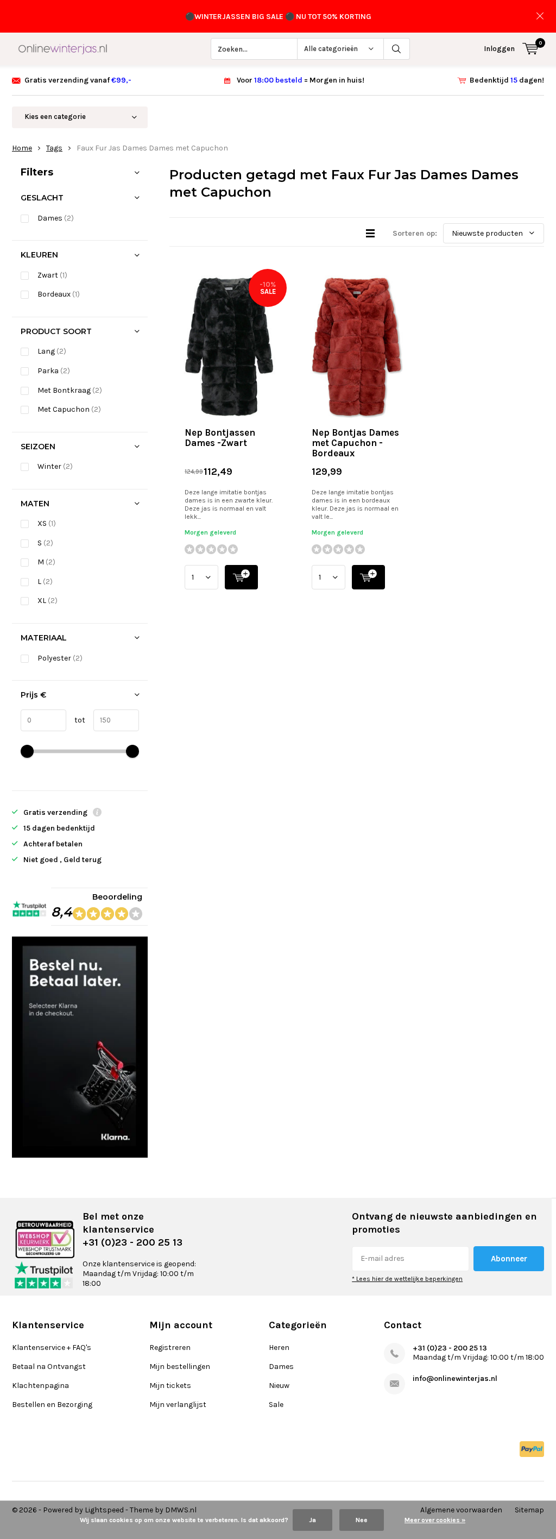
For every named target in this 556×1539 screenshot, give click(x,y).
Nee (362, 1520)
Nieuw (279, 1385)
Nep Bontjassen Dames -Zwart (220, 437)
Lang (51, 351)
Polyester (60, 658)
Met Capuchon (69, 409)
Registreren (170, 1347)
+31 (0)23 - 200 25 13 (450, 1348)
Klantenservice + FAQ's (51, 1347)
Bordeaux (58, 294)
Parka (53, 370)
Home (22, 148)
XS (46, 523)
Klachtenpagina (40, 1385)
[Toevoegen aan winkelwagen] (241, 577)
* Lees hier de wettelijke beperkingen (407, 1279)
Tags (54, 148)
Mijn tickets (170, 1385)
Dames (55, 218)
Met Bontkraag (69, 390)
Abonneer (509, 1259)
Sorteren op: (415, 233)
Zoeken (397, 49)
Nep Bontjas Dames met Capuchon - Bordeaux (355, 442)
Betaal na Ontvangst (49, 1366)
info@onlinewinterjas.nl (455, 1378)
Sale (276, 1404)
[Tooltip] (97, 813)
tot (75, 720)
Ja (312, 1520)
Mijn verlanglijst (177, 1404)
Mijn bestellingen (179, 1366)
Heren (279, 1347)
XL (47, 600)
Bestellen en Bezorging (52, 1404)
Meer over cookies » (435, 1520)
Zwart (52, 275)
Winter (55, 466)
